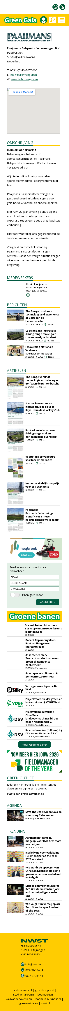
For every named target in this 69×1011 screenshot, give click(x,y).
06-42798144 (34, 975)
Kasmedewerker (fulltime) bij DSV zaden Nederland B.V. (43, 731)
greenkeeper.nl (44, 990)
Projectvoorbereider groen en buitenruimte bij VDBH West (43, 700)
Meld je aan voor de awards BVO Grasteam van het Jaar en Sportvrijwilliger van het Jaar (42, 890)
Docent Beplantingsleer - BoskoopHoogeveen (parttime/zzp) (40, 643)
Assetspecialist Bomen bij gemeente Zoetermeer (41, 674)
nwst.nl (45, 1003)
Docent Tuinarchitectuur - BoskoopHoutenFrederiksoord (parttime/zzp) (43, 628)
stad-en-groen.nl (23, 994)
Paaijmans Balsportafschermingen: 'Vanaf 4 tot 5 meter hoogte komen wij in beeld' (42, 515)
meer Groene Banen (34, 744)
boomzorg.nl (45, 994)
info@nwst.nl (33, 964)
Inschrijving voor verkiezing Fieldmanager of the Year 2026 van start (42, 856)
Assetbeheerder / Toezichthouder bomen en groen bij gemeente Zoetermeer (42, 660)
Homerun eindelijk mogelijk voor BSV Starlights (42, 485)
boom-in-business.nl (48, 999)
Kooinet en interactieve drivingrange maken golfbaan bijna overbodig (41, 433)
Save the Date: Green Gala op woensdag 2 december (43, 813)
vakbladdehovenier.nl (19, 999)
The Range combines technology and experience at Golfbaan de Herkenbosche (42, 316)
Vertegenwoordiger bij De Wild (41, 687)
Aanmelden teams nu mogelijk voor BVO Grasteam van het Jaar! (43, 841)
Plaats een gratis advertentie (25, 794)
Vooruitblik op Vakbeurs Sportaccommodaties (40, 458)
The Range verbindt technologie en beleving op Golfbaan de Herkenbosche (42, 380)
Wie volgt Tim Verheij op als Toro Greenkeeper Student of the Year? (42, 907)
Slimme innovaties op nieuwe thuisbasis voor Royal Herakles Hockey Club (42, 407)
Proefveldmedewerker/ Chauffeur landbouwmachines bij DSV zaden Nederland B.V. (42, 717)
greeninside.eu (28, 1003)
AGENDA (14, 805)
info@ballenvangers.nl (23, 74)
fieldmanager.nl (22, 990)
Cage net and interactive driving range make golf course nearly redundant (40, 334)
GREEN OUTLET (20, 777)
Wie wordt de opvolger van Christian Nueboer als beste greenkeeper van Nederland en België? (43, 872)
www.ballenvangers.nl (24, 79)
